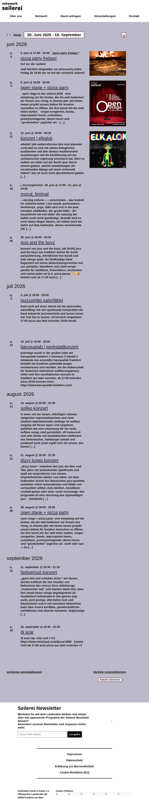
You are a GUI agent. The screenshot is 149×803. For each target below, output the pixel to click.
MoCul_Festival (35, 194)
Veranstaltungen (105, 16)
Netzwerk (41, 16)
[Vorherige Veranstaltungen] (7, 35)
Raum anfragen (71, 16)
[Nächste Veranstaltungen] (10, 35)
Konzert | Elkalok (36, 138)
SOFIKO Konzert (34, 408)
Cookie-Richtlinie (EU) (74, 772)
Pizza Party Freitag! (39, 58)
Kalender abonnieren (110, 680)
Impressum (74, 754)
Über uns (16, 16)
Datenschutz (74, 760)
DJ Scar (27, 632)
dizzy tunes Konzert (39, 460)
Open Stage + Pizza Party (45, 87)
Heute (17, 34)
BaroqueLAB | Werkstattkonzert (49, 346)
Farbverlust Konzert (39, 572)
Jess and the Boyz (38, 242)
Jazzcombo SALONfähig (42, 300)
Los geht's (74, 734)
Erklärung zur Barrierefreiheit (74, 766)
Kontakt (134, 16)
